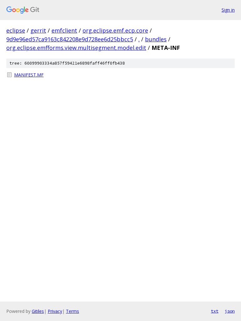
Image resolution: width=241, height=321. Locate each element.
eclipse (15, 30)
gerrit (38, 30)
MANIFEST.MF (29, 75)
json (230, 311)
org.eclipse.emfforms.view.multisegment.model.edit (76, 47)
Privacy (55, 311)
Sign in (228, 10)
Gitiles (38, 311)
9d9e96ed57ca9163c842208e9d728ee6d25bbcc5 (69, 39)
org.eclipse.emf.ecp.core (115, 30)
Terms (72, 311)
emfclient (64, 30)
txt (214, 311)
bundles (156, 39)
